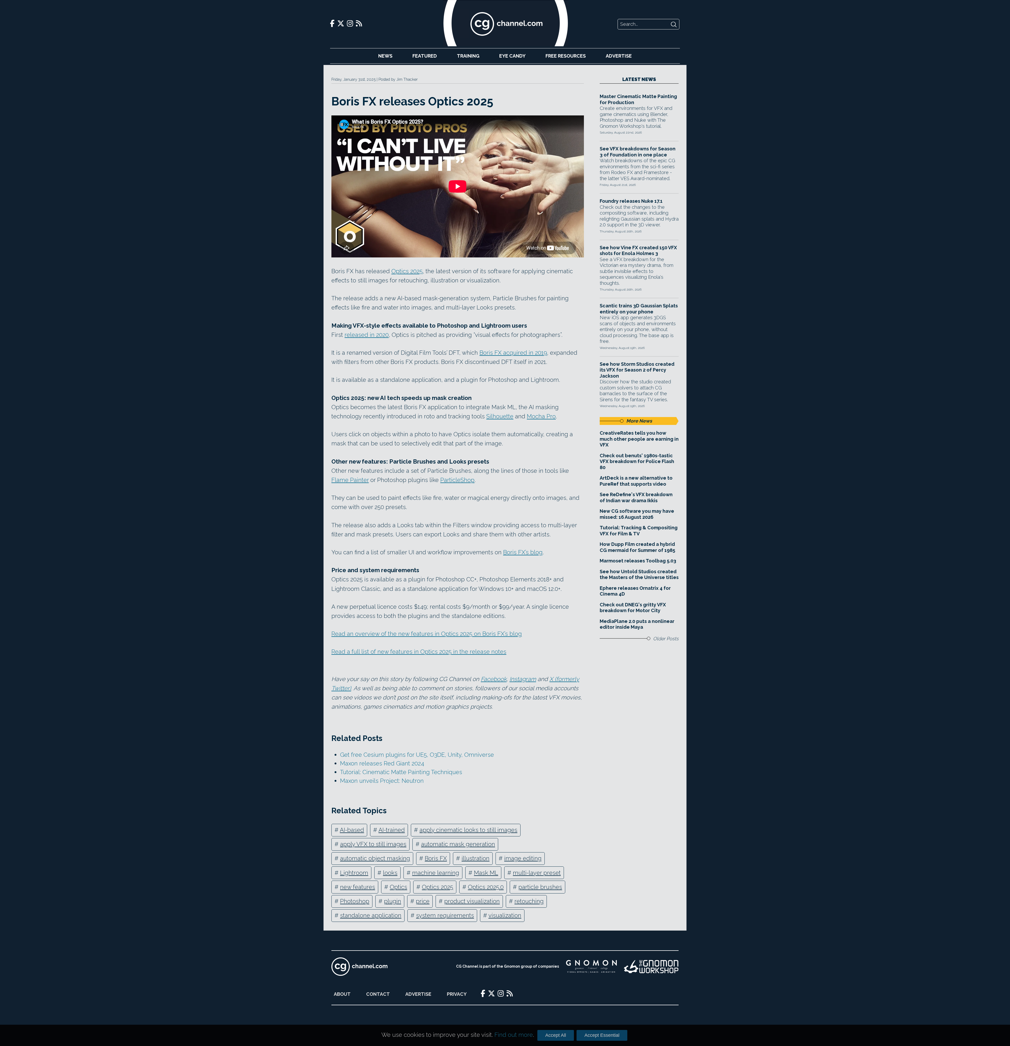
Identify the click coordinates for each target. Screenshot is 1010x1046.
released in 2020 (367, 334)
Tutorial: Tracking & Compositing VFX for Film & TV (639, 530)
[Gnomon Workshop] (651, 966)
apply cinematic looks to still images (468, 829)
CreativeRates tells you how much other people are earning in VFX (639, 439)
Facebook (494, 679)
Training (468, 56)
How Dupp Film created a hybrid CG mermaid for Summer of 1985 (637, 547)
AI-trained (391, 829)
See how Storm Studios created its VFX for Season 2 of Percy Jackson (637, 370)
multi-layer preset (537, 872)
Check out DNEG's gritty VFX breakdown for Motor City (633, 607)
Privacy (457, 994)
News (385, 56)
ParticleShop (457, 479)
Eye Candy (512, 56)
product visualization (472, 901)
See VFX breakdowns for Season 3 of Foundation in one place (637, 152)
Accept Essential (601, 1035)
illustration (475, 858)
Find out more (513, 1034)
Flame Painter (350, 479)
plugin (392, 901)
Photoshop (354, 901)
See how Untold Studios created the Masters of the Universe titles (639, 574)
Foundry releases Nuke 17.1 (631, 201)
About (342, 994)
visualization (504, 915)
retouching (529, 901)
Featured (424, 56)
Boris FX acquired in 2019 (513, 352)
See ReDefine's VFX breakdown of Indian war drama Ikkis (636, 497)
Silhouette (499, 416)
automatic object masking (375, 858)
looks (390, 872)
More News (639, 421)
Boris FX (436, 858)
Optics (398, 886)
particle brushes (540, 886)
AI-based (352, 829)
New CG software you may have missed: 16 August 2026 (637, 514)
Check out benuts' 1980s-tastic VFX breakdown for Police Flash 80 (637, 461)
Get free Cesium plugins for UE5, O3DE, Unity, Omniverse (417, 754)
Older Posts (666, 638)
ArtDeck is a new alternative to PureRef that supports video (636, 481)
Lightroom (354, 872)
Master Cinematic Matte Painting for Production (638, 99)
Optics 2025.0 (486, 886)
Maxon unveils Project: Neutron (382, 780)
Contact (378, 994)
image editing (523, 858)
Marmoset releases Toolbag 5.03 (638, 560)
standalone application (370, 915)
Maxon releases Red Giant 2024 (382, 763)
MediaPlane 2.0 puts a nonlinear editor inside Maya (637, 624)
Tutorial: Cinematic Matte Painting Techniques (401, 772)
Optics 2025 (407, 271)
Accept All (555, 1035)
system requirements (445, 915)
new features (357, 886)
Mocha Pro (541, 416)
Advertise (619, 56)
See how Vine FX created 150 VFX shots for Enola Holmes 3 (638, 250)
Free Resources (566, 56)
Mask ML (486, 872)
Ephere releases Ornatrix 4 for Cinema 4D (635, 591)
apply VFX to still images (373, 844)
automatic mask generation (458, 844)
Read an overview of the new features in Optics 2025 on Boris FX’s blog (426, 633)
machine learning (435, 872)
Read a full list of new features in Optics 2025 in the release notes (418, 651)
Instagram (522, 679)
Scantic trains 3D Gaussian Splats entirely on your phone (639, 308)
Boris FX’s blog (523, 552)
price (423, 901)
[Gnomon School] (591, 966)
